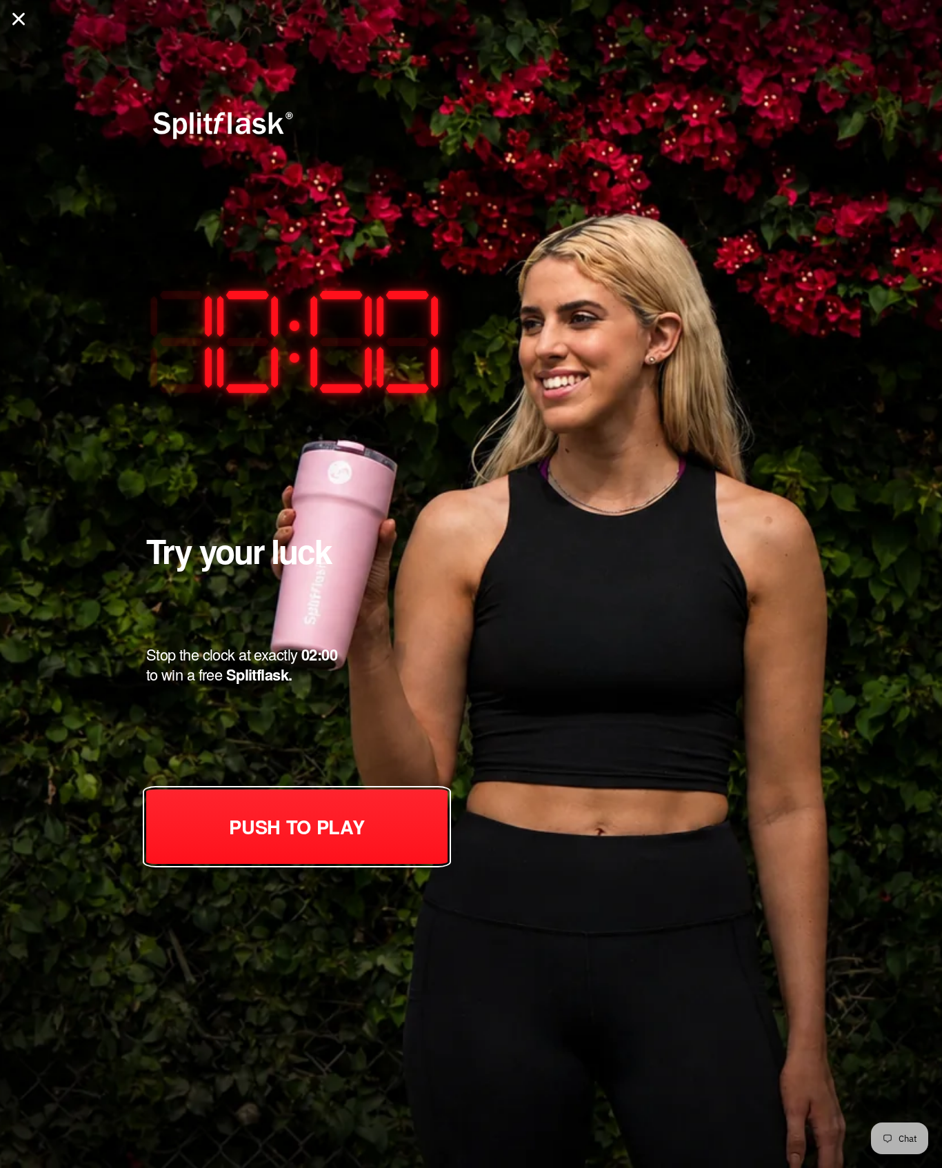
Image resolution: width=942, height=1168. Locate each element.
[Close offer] (18, 18)
